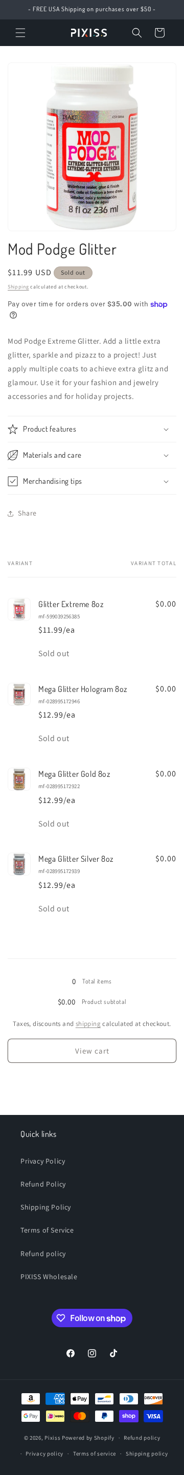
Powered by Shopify (88, 1437)
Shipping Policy (45, 1207)
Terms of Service (47, 1230)
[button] (20, 32)
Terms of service (94, 1453)
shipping (88, 1023)
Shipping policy (147, 1453)
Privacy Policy (42, 1161)
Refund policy (43, 1253)
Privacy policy (44, 1453)
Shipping (18, 286)
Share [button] (27, 513)
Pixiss (52, 1437)
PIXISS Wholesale (49, 1276)
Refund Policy (43, 1184)
